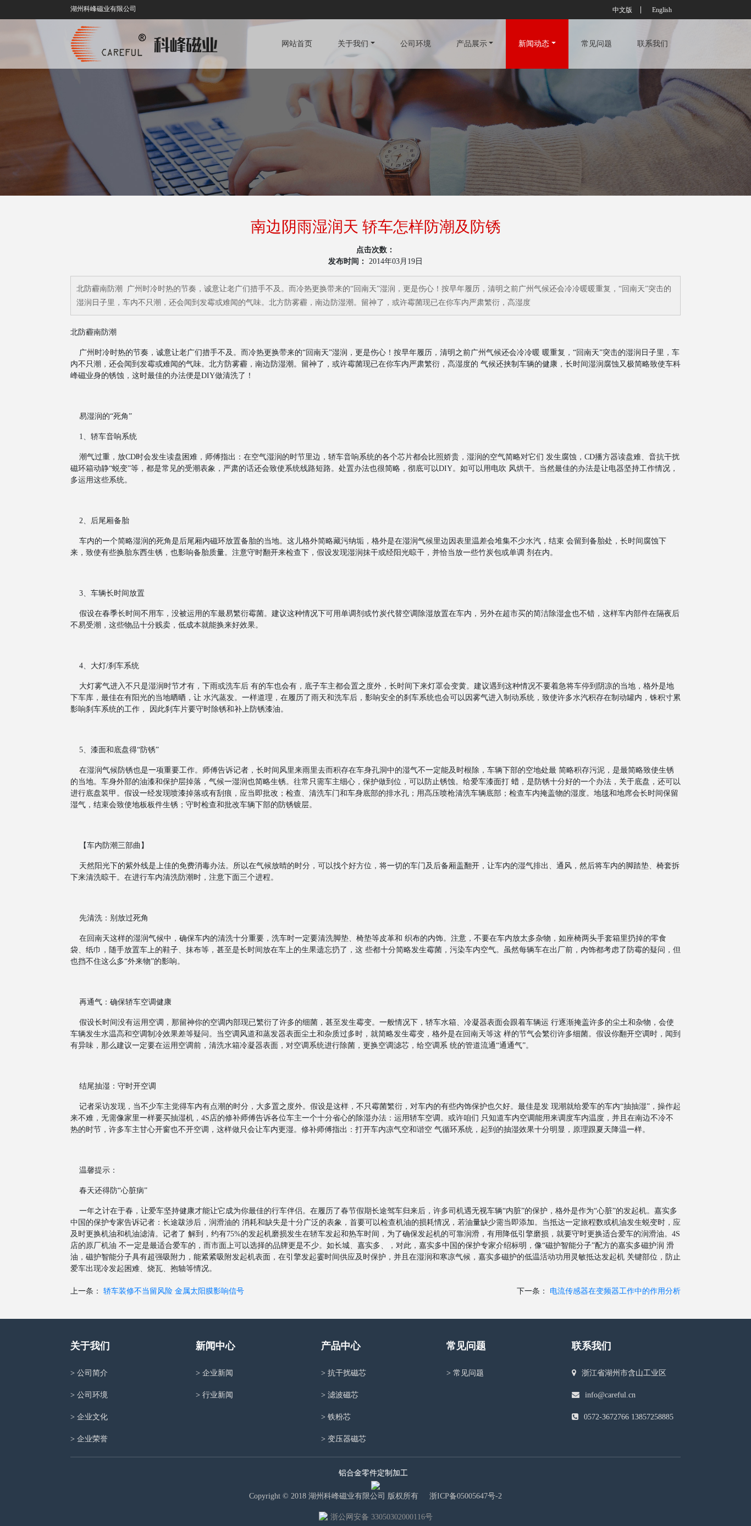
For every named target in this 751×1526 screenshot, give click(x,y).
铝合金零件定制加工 (373, 1473)
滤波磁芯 (339, 1395)
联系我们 (652, 44)
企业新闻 (214, 1373)
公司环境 (415, 44)
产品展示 (471, 44)
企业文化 (89, 1417)
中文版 (622, 10)
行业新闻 (214, 1395)
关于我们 (353, 44)
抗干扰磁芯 (343, 1373)
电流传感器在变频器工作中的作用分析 (615, 1291)
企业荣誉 (89, 1439)
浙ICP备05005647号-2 (465, 1496)
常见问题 (596, 44)
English (662, 10)
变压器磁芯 (343, 1439)
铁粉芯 (336, 1417)
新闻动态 (533, 44)
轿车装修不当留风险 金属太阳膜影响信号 (173, 1291)
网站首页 (296, 44)
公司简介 (89, 1373)
